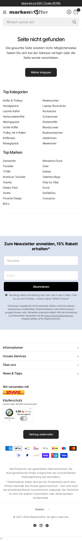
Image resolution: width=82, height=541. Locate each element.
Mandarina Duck (53, 160)
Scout (46, 187)
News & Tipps (12, 373)
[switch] (23, 418)
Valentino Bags (51, 176)
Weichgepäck (11, 121)
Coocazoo (49, 198)
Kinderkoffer (50, 121)
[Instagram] (41, 525)
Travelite (8, 166)
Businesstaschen (53, 132)
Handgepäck (11, 105)
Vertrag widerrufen (41, 434)
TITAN (6, 171)
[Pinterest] (47, 525)
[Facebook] (35, 525)
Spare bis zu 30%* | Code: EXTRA (40, 3)
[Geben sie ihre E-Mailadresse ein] (41, 286)
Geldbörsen (49, 138)
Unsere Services (14, 356)
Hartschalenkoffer (14, 116)
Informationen (13, 347)
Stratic (7, 192)
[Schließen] (1, 538)
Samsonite (9, 160)
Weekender (49, 143)
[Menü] (5, 12)
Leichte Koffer (11, 111)
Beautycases (50, 127)
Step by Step (51, 182)
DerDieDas (49, 192)
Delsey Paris (10, 187)
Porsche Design (12, 198)
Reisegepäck (11, 143)
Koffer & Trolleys (13, 100)
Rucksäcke (49, 111)
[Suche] (74, 22)
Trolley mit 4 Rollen (14, 132)
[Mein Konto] (69, 11)
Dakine (47, 171)
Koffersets (9, 138)
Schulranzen (50, 116)
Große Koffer (10, 127)
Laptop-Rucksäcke (54, 105)
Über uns (9, 365)
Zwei (45, 166)
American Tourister (14, 176)
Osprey (7, 182)
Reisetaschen (51, 100)
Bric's (6, 203)
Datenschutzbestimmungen (58, 315)
